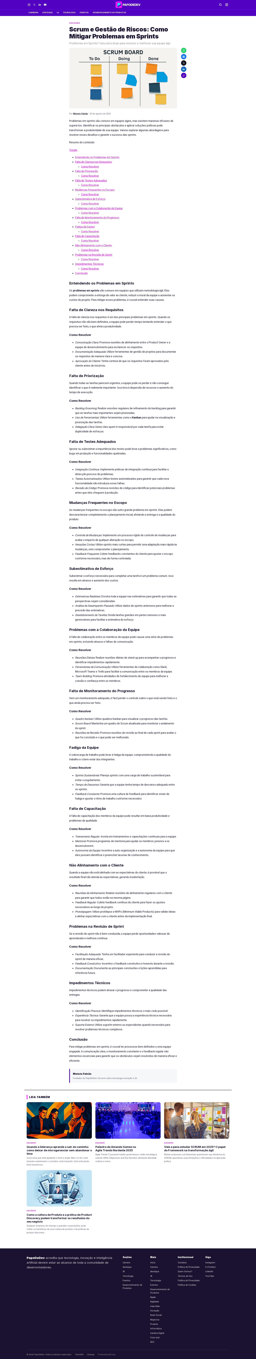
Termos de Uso (185, 1276)
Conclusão (81, 273)
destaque (47, 12)
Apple (153, 1297)
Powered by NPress (106, 1354)
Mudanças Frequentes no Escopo (95, 189)
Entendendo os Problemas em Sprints (97, 157)
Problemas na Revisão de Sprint (93, 254)
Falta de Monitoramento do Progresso (97, 217)
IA (58, 12)
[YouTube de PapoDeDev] (45, 4)
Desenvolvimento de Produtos (109, 12)
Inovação (154, 1310)
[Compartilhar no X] (183, 63)
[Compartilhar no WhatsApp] (183, 50)
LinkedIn (209, 1271)
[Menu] (226, 4)
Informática (156, 1328)
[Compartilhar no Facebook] (183, 56)
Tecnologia (69, 12)
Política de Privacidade (189, 1267)
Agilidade (74, 23)
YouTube (209, 1276)
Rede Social (156, 1315)
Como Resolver (90, 166)
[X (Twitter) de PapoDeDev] (34, 4)
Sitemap (90, 1354)
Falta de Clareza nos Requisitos (93, 161)
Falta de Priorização (86, 171)
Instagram (210, 1262)
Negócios (154, 1319)
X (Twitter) (210, 1267)
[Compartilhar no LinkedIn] (183, 69)
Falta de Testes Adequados (91, 180)
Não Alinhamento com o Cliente (93, 245)
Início (152, 1262)
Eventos (84, 12)
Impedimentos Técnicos (89, 263)
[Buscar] (220, 4)
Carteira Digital (157, 1333)
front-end (154, 1337)
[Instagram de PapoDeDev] (29, 4)
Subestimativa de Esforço (90, 199)
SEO (152, 1342)
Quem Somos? (185, 1271)
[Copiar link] (183, 75)
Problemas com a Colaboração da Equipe (99, 208)
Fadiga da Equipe (85, 226)
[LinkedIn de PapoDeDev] (39, 4)
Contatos (182, 1262)
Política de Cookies (187, 1285)
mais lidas (155, 1306)
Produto (154, 1324)
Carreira (33, 12)
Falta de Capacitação (87, 236)
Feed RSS (79, 1354)
